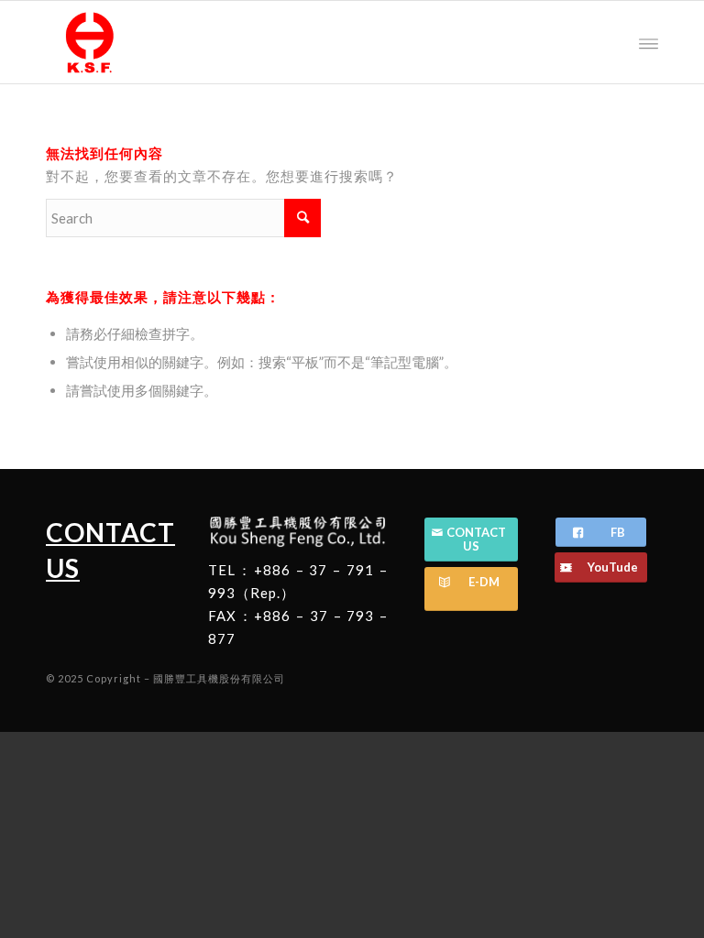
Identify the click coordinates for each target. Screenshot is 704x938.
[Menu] (648, 42)
